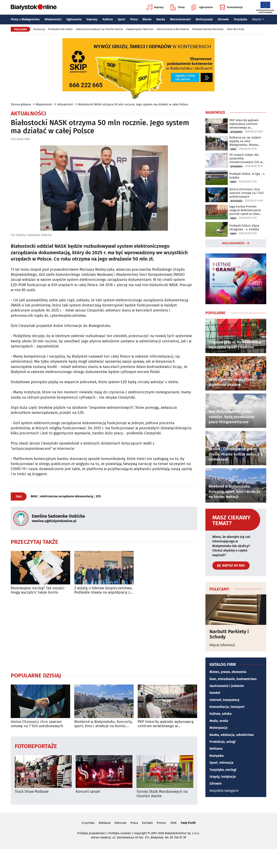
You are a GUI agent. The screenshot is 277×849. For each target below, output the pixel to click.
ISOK (173, 823)
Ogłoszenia (206, 7)
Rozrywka (216, 756)
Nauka (160, 19)
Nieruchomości (180, 19)
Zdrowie (223, 19)
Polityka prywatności (91, 833)
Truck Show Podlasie (32, 792)
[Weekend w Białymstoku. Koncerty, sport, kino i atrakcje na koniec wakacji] (104, 701)
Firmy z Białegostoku (25, 19)
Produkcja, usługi (222, 742)
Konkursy (39, 29)
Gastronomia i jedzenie (226, 686)
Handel (214, 693)
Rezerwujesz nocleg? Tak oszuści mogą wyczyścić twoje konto (37, 590)
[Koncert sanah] (104, 771)
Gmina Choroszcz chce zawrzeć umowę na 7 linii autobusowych (37, 724)
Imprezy (159, 7)
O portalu (88, 823)
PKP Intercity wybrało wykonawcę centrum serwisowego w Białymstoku (166, 724)
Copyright (140, 833)
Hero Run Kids (235, 29)
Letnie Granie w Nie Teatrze (173, 29)
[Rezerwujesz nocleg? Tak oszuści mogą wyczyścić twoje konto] (40, 567)
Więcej (256, 19)
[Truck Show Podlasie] (43, 771)
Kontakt (147, 823)
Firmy (181, 7)
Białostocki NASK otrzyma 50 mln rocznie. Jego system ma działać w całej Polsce (133, 104)
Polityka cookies (119, 833)
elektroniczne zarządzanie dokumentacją (66, 496)
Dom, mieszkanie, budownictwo (233, 679)
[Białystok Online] (34, 7)
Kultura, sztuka (220, 714)
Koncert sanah (88, 792)
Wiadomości (53, 19)
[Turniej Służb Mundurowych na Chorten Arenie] (164, 771)
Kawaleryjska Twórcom (139, 29)
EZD (98, 496)
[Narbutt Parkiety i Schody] (235, 609)
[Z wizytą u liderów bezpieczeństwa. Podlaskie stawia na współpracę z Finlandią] (104, 567)
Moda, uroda (218, 721)
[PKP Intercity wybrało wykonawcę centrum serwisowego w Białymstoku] (167, 701)
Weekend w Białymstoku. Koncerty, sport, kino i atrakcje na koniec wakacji (103, 724)
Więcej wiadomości (233, 243)
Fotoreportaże (36, 746)
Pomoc (161, 823)
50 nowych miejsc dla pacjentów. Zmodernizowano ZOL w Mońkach (245, 158)
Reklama (216, 749)
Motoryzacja (204, 19)
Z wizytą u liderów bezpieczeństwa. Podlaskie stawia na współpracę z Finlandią (103, 590)
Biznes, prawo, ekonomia (227, 672)
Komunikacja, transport (226, 707)
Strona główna (21, 104)
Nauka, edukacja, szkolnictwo (231, 735)
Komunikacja (235, 7)
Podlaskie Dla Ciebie (60, 29)
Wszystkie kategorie (223, 791)
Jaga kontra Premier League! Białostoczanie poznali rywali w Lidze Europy (245, 210)
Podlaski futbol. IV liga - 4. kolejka (247, 175)
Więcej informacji (222, 645)
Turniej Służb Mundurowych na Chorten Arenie (162, 794)
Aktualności (65, 104)
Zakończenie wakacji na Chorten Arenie (99, 29)
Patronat (120, 823)
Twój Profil (188, 823)
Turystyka (240, 19)
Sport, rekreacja (221, 763)
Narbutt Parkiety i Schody (229, 634)
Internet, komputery (224, 700)
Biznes (147, 19)
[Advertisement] (104, 633)
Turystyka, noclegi (222, 770)
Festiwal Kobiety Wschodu (208, 29)
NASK (34, 496)
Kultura (108, 19)
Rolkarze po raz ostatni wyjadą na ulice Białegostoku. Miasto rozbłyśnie (245, 141)
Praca (134, 19)
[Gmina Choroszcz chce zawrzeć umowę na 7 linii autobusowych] (40, 701)
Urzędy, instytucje (222, 777)
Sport (121, 19)
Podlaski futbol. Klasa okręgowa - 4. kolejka (244, 227)
